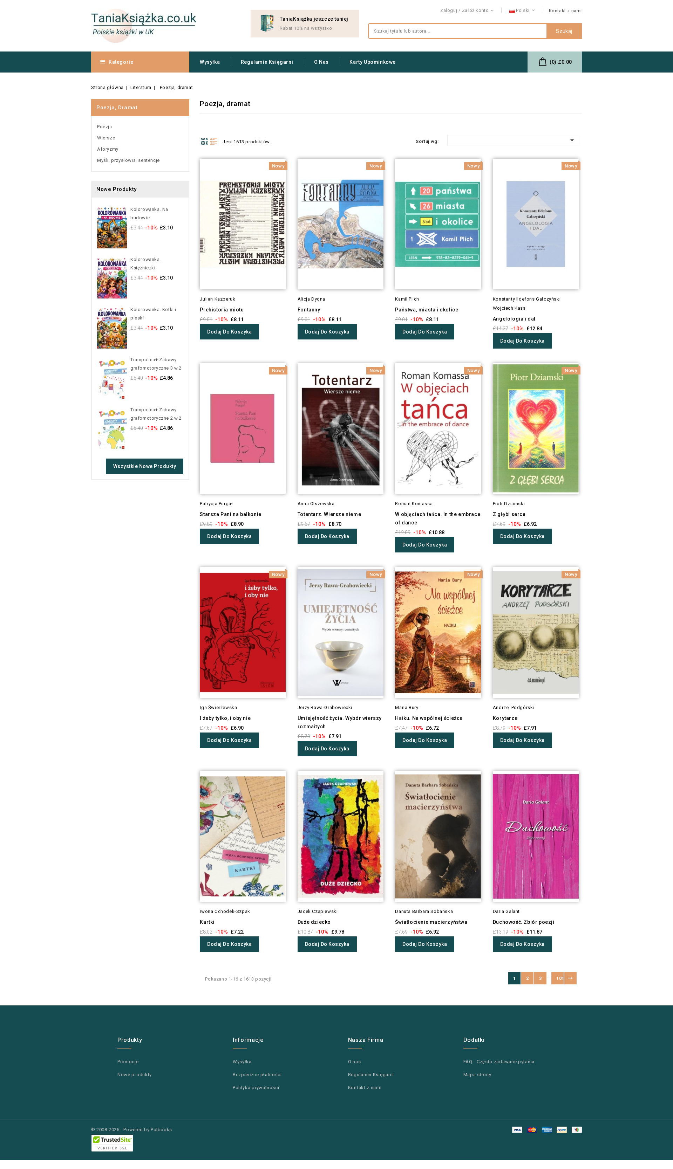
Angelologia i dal (514, 319)
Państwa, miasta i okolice (426, 309)
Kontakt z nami (565, 10)
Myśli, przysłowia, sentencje (128, 160)
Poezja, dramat (116, 107)
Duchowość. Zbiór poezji (524, 922)
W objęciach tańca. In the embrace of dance (437, 518)
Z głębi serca (509, 514)
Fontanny (309, 309)
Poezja (104, 126)
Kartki (207, 922)
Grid (204, 141)
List (213, 141)
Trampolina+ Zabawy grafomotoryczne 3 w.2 (156, 364)
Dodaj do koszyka (229, 332)
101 (560, 978)
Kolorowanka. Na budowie (149, 213)
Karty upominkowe (372, 62)
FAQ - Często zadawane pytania (499, 1061)
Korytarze (505, 718)
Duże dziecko (314, 922)
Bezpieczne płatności (257, 1074)
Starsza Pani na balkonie (230, 514)
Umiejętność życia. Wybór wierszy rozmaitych (340, 722)
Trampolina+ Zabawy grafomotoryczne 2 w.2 (156, 414)
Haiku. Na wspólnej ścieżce (429, 718)
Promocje (128, 1061)
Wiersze (106, 137)
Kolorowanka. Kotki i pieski (153, 314)
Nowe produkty (134, 1074)
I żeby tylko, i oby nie (225, 718)
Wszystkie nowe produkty (144, 466)
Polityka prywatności (256, 1087)
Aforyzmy (107, 149)
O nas (321, 62)
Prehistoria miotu (222, 309)
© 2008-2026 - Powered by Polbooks (131, 1129)
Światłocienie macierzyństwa (431, 922)
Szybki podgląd (190, 178)
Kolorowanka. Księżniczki (145, 263)
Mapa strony (477, 1074)
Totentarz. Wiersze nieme (329, 514)
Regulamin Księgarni (267, 62)
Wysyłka (210, 62)
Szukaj (564, 31)
